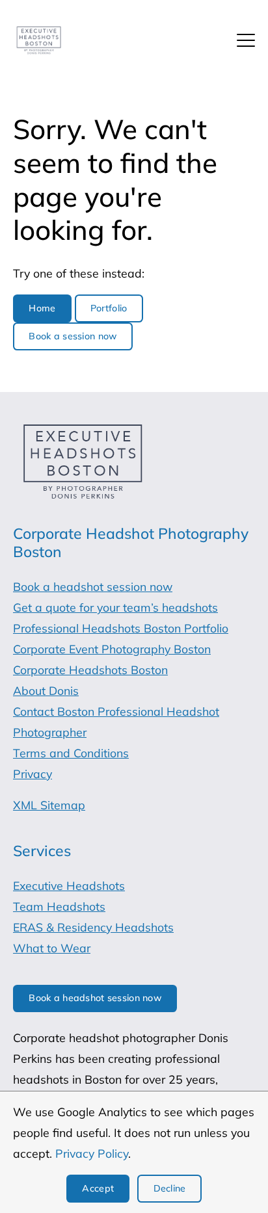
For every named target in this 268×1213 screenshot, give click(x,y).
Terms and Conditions (71, 753)
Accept (98, 1188)
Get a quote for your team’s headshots (115, 607)
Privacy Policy (91, 1153)
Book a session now (72, 336)
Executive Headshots (69, 885)
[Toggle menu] (246, 40)
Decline (170, 1188)
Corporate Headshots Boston (90, 669)
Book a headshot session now (92, 586)
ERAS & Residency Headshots (93, 927)
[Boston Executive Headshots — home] (38, 40)
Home (42, 308)
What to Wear (51, 948)
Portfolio (108, 308)
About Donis (46, 690)
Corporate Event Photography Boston (112, 649)
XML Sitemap (49, 805)
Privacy (32, 773)
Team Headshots (59, 906)
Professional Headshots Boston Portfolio (120, 628)
